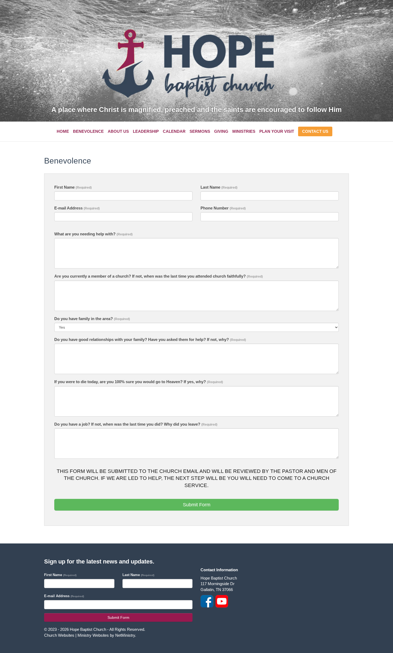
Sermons (200, 131)
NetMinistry (125, 635)
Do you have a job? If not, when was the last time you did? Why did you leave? (135, 424)
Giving (221, 131)
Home (63, 131)
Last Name (219, 187)
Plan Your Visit (276, 131)
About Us (118, 131)
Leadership (146, 131)
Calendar (174, 131)
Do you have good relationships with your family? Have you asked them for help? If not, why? (150, 339)
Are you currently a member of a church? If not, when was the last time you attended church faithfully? (158, 276)
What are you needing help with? (93, 234)
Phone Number (223, 208)
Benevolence (88, 131)
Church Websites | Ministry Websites (77, 635)
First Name (73, 187)
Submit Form (196, 504)
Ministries (243, 131)
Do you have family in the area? (92, 318)
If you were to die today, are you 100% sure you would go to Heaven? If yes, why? (138, 381)
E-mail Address (77, 208)
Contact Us (315, 131)
